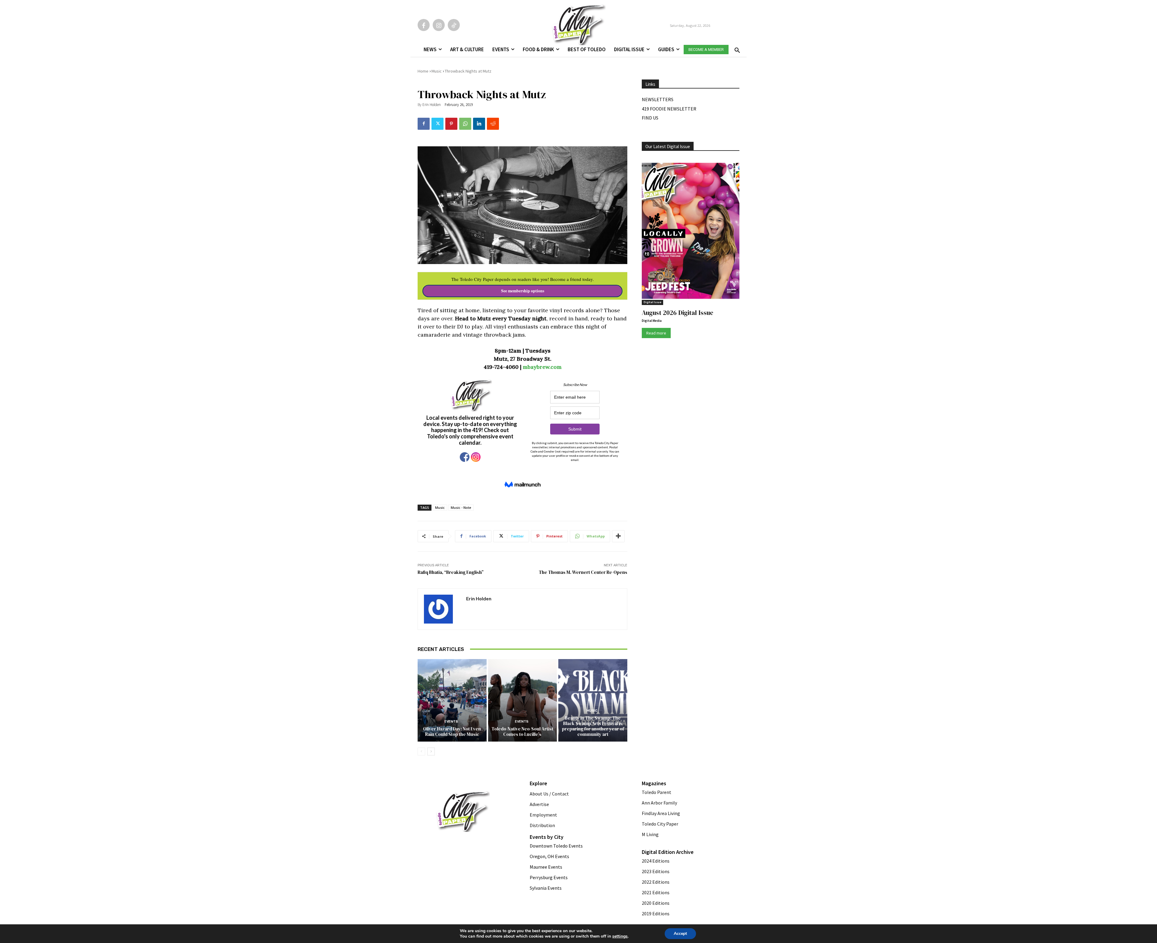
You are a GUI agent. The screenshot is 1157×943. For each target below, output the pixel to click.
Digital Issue (652, 302)
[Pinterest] (451, 124)
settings (620, 936)
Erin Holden (431, 105)
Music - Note (461, 507)
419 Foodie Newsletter (669, 109)
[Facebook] (424, 25)
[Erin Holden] (442, 609)
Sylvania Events (546, 888)
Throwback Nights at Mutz (468, 71)
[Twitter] (437, 124)
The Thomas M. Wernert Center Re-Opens (583, 572)
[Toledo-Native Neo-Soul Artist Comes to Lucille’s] (522, 700)
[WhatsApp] (465, 124)
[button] (736, 48)
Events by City (546, 836)
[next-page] (431, 751)
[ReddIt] (493, 124)
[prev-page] (421, 751)
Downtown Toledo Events (556, 846)
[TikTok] (454, 25)
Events (451, 721)
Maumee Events (546, 867)
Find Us (650, 118)
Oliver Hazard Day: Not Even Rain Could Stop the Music (452, 731)
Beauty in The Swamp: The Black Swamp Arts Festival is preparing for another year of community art (593, 726)
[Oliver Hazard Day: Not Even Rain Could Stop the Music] (452, 700)
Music (436, 71)
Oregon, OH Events (549, 856)
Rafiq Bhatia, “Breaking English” (451, 572)
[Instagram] (439, 25)
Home (423, 71)
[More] (618, 536)
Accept (680, 933)
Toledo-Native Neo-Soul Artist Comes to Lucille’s (522, 731)
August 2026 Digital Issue (677, 312)
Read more (656, 333)
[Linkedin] (479, 124)
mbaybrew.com (542, 366)
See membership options (522, 291)
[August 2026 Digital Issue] (690, 232)
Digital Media (652, 321)
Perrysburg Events (549, 877)
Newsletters (657, 99)
